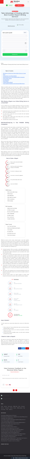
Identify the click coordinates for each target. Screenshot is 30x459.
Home (2, 406)
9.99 (10, 310)
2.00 (10, 283)
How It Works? (6, 81)
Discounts (23, 406)
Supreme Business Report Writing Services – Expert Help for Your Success (14, 438)
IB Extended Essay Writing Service (7, 416)
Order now (20, 5)
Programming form (4, 440)
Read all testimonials (15, 371)
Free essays (3, 409)
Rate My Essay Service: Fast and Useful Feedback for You (11, 439)
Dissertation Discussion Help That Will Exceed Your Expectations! (12, 429)
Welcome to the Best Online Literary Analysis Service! (10, 423)
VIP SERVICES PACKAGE (10, 315)
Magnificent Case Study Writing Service (20, 416)
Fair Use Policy (23, 455)
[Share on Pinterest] (27, 348)
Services (5, 406)
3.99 (10, 294)
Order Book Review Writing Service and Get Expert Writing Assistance (13, 422)
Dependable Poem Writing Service (7, 425)
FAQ (7, 409)
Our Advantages (6, 79)
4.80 (10, 299)
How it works (10, 406)
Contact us (10, 409)
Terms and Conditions (7, 455)
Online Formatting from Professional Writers (8, 436)
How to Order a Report (7, 78)
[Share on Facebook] (20, 348)
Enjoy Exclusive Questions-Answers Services (9, 426)
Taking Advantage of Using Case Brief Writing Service (10, 432)
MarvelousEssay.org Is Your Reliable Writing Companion (14, 77)
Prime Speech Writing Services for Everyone (8, 415)
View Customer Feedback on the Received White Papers (14, 83)
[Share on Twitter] (23, 348)
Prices (19, 406)
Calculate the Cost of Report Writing (10, 75)
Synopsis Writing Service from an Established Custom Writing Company (13, 433)
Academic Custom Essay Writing (13, 440)
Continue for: (15, 54)
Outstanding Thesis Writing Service (7, 418)
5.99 (10, 304)
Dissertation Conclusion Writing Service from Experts (10, 428)
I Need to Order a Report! (8, 82)
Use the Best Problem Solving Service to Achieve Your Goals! (11, 435)
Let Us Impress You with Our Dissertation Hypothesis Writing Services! (13, 419)
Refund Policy (18, 455)
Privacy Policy (13, 455)
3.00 (10, 288)
